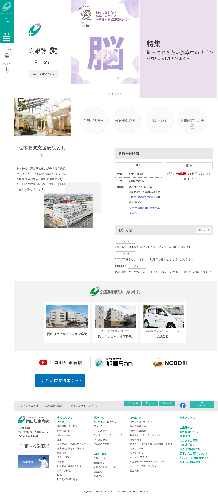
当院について (65, 417)
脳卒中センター (137, 453)
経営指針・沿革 (65, 431)
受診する (99, 417)
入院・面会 (100, 453)
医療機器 (134, 470)
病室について (100, 471)
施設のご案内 (64, 457)
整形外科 (147, 422)
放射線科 (143, 431)
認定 (59, 439)
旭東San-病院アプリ (191, 462)
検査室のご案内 (101, 444)
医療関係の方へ (127, 120)
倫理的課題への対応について (71, 444)
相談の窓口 (99, 476)
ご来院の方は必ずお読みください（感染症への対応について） (153, 246)
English (150, 403)
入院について (100, 458)
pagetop (202, 405)
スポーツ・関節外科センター (144, 466)
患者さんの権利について (84, 405)
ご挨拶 (60, 422)
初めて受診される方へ (105, 422)
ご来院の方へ (94, 120)
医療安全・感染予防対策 (69, 466)
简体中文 (167, 403)
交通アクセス (187, 417)
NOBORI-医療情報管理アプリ (197, 457)
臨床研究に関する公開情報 (70, 448)
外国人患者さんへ (102, 431)
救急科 (133, 435)
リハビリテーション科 (150, 435)
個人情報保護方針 (54, 405)
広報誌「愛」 (187, 444)
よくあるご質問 (29, 405)
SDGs (60, 475)
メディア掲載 (64, 470)
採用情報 (159, 120)
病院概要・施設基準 (67, 426)
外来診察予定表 (192, 120)
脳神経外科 (135, 422)
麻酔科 (133, 431)
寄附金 (60, 461)
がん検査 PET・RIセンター (143, 457)
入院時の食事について (105, 467)
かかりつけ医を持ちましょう (108, 435)
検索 (135, 403)
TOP (7, 21)
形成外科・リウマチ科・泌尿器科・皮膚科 (151, 444)
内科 (145, 426)
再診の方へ (99, 426)
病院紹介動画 (64, 435)
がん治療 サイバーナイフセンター (147, 461)
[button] (109, 94)
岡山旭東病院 (6, 13)
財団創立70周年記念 (67, 479)
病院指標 (61, 453)
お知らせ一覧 (203, 230)
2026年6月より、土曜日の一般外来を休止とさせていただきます (154, 259)
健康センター (136, 448)
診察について (137, 417)
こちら (193, 178)
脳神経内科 (135, 426)
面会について (100, 462)
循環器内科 (135, 439)
